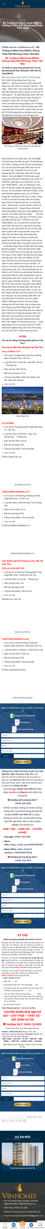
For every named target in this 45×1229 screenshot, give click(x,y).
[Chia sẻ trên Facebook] (8, 1120)
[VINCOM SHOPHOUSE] (22, 4)
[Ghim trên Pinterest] (20, 1120)
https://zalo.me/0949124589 (26, 844)
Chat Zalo (14, 1228)
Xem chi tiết (9, 384)
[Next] (43, 1157)
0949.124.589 (25, 789)
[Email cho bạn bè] (16, 1120)
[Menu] (4, 4)
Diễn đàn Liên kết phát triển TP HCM (18, 77)
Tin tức (22, 20)
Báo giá (5, 1228)
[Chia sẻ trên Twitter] (12, 1120)
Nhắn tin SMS (40, 1228)
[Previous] (2, 1157)
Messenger (31, 1228)
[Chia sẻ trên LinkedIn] (24, 1120)
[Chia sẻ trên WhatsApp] (4, 1120)
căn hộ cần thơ (11, 960)
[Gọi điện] (22, 1224)
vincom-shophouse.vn (21, 47)
